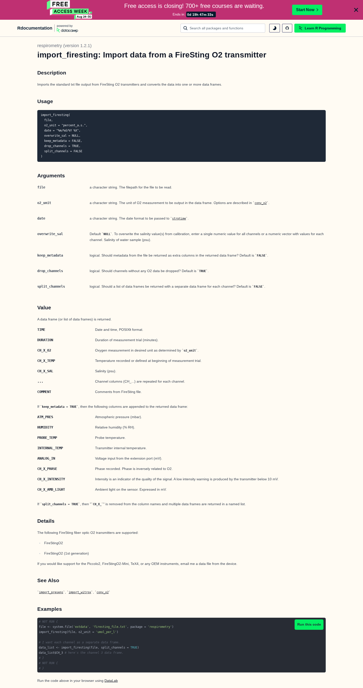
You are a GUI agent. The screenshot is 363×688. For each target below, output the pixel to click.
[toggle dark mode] (274, 28)
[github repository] (287, 28)
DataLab (111, 681)
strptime (179, 218)
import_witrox (80, 592)
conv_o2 (261, 203)
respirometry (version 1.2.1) (64, 45)
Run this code (309, 624)
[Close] (356, 10)
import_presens (51, 592)
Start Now (305, 10)
